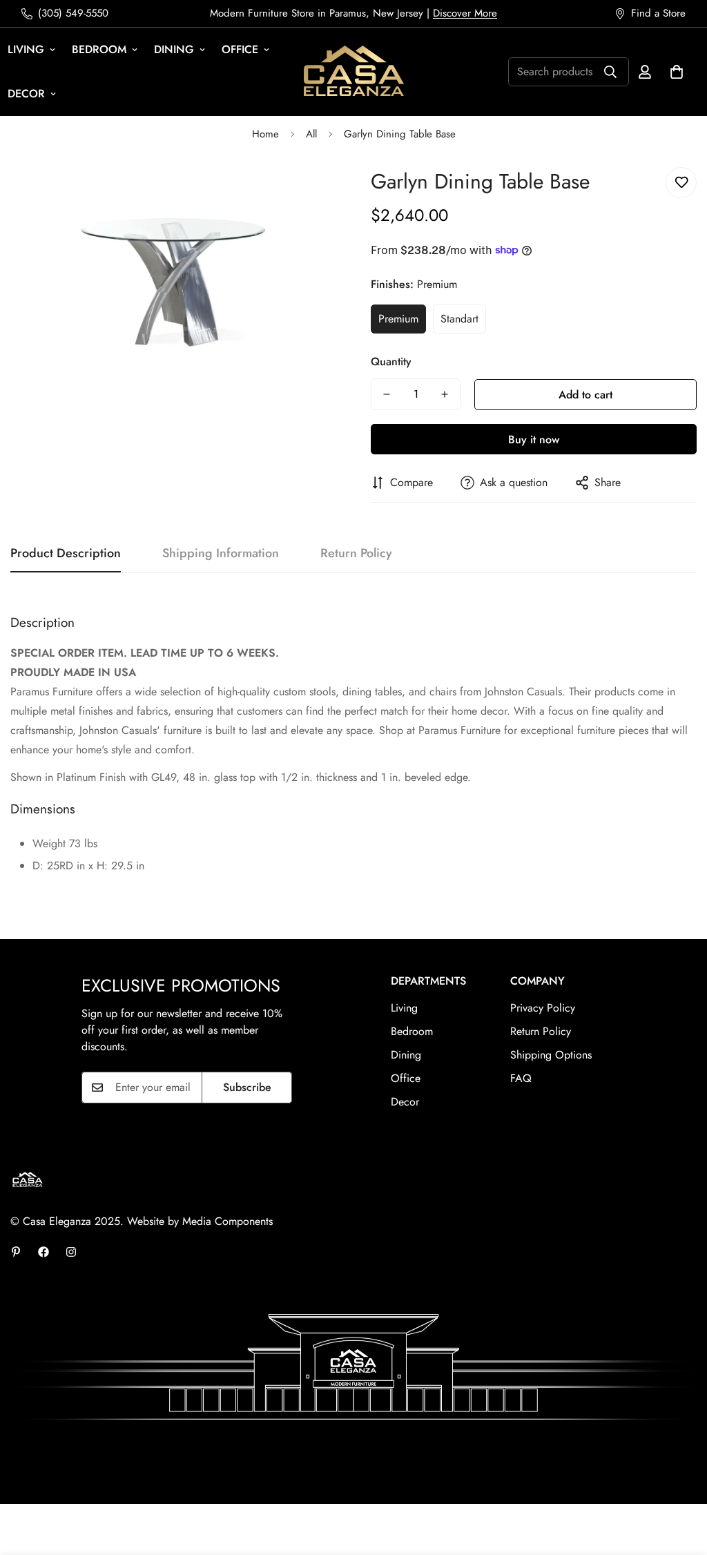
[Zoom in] (306, 193)
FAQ (521, 1078)
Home (265, 134)
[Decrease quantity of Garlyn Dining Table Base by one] (386, 394)
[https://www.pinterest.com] (15, 1251)
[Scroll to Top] (680, 1480)
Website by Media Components (200, 1221)
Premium (398, 319)
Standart (459, 319)
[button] (677, 72)
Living (404, 1008)
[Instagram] (71, 1251)
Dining (174, 49)
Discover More (465, 13)
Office (240, 49)
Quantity (391, 361)
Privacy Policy (542, 1008)
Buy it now (533, 439)
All (311, 134)
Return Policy (540, 1031)
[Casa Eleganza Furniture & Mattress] (354, 72)
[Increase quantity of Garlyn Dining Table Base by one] (444, 394)
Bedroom (99, 49)
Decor (405, 1102)
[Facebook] (43, 1251)
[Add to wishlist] (681, 182)
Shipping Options (551, 1055)
